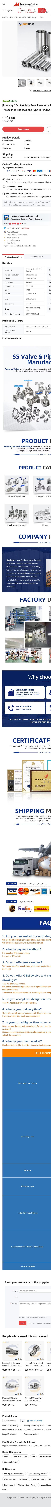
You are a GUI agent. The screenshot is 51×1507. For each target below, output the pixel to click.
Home (4, 17)
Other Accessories (30, 1434)
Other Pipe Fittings (20, 1456)
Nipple (41, 17)
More (4, 1489)
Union (6, 1456)
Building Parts (38, 1479)
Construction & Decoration (17, 17)
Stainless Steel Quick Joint (12, 1430)
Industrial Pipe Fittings (10, 1425)
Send (23, 1323)
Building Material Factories (14, 1473)
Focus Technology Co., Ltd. (30, 1498)
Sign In (6, 246)
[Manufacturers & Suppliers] (25, 4)
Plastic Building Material (37, 1473)
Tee (33, 1456)
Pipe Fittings (32, 17)
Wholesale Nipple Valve (26, 1485)
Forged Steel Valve (9, 1434)
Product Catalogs (35, 1421)
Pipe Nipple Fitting (11, 1462)
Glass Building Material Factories (16, 1479)
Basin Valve (8, 1485)
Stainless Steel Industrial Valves (35, 1430)
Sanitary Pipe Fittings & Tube (34, 1425)
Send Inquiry (23, 129)
